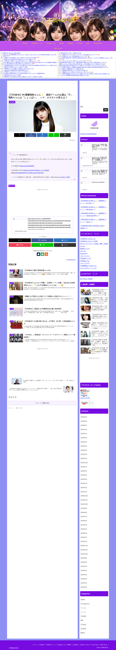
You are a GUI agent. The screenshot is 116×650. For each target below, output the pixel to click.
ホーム (35, 644)
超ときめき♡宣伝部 (86, 279)
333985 (82, 228)
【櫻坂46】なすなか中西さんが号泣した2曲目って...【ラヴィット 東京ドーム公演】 (23, 76)
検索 (81, 106)
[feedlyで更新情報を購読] (42, 254)
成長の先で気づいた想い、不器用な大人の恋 (71, 53)
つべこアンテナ (85, 263)
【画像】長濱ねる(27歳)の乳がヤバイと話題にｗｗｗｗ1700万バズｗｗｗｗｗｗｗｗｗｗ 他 (83, 65)
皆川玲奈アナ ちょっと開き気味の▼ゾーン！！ (73, 56)
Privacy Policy (94, 644)
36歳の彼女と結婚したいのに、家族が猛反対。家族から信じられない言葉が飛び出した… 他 (83, 62)
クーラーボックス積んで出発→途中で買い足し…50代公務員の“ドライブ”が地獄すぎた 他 (82, 64)
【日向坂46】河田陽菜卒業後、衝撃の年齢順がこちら (16, 70)
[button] (65, 135)
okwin (88, 222)
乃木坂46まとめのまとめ (87, 238)
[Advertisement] (42, 87)
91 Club (88, 203)
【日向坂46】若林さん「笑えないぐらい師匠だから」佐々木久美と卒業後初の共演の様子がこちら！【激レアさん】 (30, 65)
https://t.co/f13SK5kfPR (27, 166)
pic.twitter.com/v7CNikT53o (35, 173)
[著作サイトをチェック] (38, 254)
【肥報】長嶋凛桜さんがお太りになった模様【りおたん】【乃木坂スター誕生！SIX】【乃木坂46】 (85, 73)
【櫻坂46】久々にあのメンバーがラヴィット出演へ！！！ (17, 71)
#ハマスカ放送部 (44, 170)
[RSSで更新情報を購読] (46, 254)
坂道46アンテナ (85, 248)
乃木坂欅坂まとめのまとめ (88, 265)
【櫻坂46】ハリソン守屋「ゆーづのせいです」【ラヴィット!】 (76, 72)
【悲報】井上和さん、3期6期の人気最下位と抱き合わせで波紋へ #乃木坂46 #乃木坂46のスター (84, 67)
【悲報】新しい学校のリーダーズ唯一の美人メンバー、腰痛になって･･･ (20, 60)
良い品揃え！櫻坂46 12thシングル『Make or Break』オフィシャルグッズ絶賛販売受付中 (24, 73)
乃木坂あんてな (85, 261)
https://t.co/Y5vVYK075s (31, 170)
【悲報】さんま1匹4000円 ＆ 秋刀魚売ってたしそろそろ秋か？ (18, 59)
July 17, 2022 (66, 177)
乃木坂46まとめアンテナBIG (89, 241)
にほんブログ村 (85, 398)
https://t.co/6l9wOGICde (20, 173)
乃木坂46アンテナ (85, 258)
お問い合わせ (103, 644)
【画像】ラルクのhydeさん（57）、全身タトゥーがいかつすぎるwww (20, 57)
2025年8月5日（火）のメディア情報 (12, 75)
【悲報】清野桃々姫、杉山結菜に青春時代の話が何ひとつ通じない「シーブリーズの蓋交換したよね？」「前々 (87, 57)
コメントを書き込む (42, 403)
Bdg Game (89, 209)
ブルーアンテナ (85, 256)
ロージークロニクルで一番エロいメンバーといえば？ (74, 60)
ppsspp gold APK (91, 215)
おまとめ (83, 251)
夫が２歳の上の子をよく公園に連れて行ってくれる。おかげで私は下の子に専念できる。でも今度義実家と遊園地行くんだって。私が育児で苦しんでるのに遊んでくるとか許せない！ (29, 63)
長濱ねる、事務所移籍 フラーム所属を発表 (72, 68)
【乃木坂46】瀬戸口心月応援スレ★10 (92, 225)
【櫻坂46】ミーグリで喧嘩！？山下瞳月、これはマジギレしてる (19, 68)
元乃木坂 (82, 644)
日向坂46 (75, 644)
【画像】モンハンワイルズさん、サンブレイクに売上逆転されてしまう (78, 54)
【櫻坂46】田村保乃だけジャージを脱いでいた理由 (16, 66)
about (87, 644)
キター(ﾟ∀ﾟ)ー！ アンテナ (88, 268)
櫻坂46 (69, 644)
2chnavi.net (83, 253)
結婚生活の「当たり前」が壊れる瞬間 (11, 53)
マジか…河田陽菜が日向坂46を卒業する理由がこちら (74, 75)
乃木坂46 (12, 185)
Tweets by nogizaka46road (88, 134)
